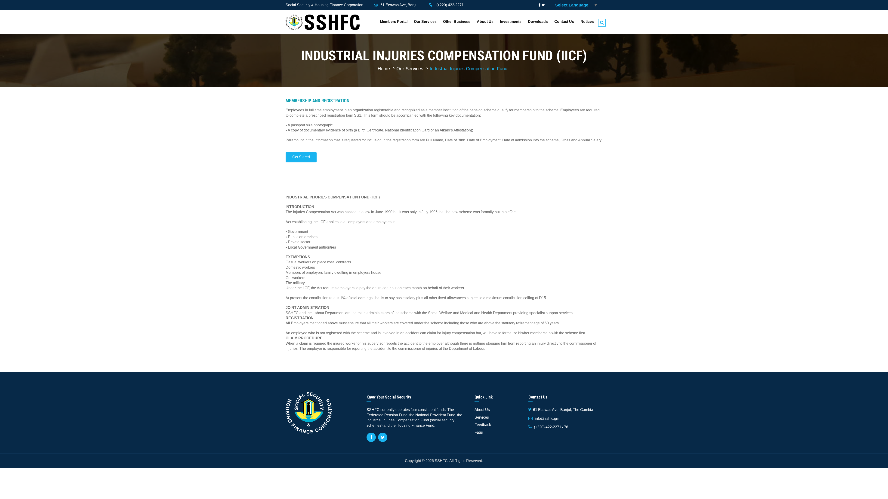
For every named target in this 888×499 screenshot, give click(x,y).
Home (384, 68)
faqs (479, 432)
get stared (301, 157)
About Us (485, 22)
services (482, 417)
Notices (587, 22)
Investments (510, 22)
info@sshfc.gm (547, 418)
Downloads (538, 22)
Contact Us (564, 22)
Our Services (425, 22)
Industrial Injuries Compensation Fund (468, 68)
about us (482, 410)
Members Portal (393, 22)
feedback (483, 425)
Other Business (456, 22)
